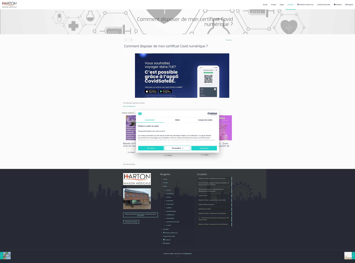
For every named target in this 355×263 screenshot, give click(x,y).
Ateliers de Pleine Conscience (206, 204)
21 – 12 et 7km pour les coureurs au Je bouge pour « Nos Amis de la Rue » (213, 218)
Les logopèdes (170, 218)
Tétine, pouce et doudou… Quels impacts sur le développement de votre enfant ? (210, 190)
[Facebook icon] (177, 256)
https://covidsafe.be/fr (129, 106)
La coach (168, 225)
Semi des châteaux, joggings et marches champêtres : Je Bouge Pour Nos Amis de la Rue (213, 183)
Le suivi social (169, 204)
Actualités (166, 229)
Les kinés (168, 197)
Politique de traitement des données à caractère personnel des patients (140, 214)
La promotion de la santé (172, 221)
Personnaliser (176, 148)
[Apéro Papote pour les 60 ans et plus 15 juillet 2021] (349, 255)
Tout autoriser (204, 148)
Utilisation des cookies (131, 221)
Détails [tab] (177, 120)
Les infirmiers (169, 200)
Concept (165, 182)
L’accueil (168, 190)
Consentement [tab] (149, 120)
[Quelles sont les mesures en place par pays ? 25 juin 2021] (5, 255)
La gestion (169, 207)
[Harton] (9, 4)
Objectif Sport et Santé (204, 209)
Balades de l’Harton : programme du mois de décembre (213, 224)
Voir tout (229, 40)
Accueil (165, 179)
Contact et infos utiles (169, 236)
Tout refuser (151, 148)
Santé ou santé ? (202, 195)
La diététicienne (170, 214)
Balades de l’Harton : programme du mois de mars (211, 178)
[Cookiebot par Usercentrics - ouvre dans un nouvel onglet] (209, 113)
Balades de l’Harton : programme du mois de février (212, 200)
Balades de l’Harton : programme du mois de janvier (212, 213)
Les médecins (169, 193)
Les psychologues (171, 211)
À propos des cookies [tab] (205, 120)
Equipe (165, 186)
